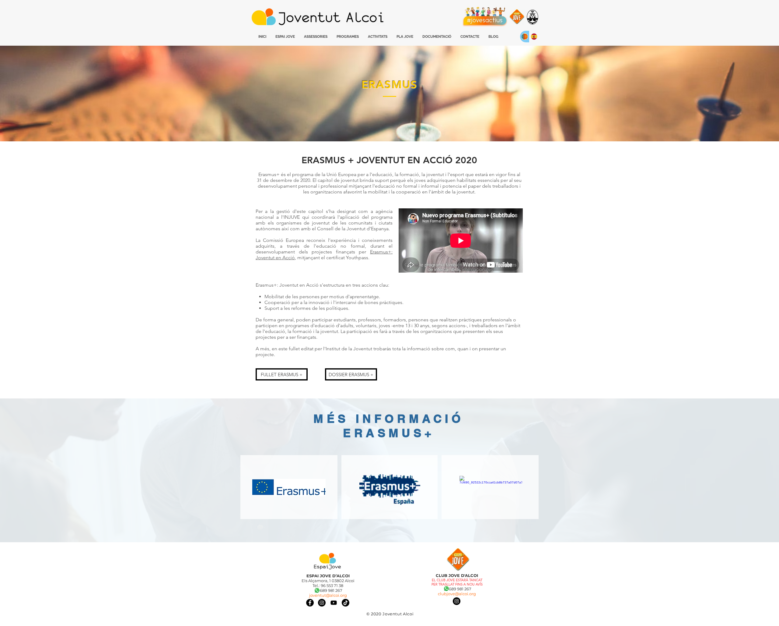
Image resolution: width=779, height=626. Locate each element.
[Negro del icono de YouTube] (333, 603)
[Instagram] (456, 601)
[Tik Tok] (345, 603)
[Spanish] (534, 36)
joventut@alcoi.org (328, 595)
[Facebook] (310, 603)
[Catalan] (524, 36)
